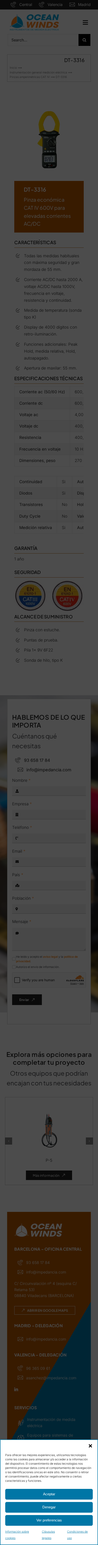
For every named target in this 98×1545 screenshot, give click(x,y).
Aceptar (49, 1494)
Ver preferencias (49, 1520)
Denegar (49, 1507)
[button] (90, 1445)
